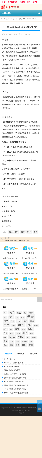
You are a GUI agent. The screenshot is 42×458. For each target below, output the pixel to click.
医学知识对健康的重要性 (13, 370)
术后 (7, 324)
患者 (30, 316)
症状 (30, 329)
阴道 (5, 345)
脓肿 (34, 337)
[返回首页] (39, 403)
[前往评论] (39, 409)
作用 (5, 313)
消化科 (22, 2)
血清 (11, 341)
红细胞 (18, 333)
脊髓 (28, 337)
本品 (32, 320)
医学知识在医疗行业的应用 (13, 362)
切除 (25, 313)
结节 (5, 337)
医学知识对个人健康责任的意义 (15, 389)
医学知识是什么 (9, 359)
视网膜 (24, 341)
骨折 (24, 344)
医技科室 (7, 18)
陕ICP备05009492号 (23, 410)
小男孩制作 (21, 413)
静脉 (11, 345)
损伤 (25, 321)
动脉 (31, 312)
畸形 (5, 329)
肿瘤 (21, 337)
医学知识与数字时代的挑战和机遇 (16, 392)
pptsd (6, 34)
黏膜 (31, 344)
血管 (17, 341)
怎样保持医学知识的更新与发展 (15, 377)
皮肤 (5, 333)
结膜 (31, 333)
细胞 (25, 333)
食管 (17, 345)
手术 (12, 321)
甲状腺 (36, 325)
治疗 (29, 325)
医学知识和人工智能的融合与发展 (16, 385)
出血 (19, 312)
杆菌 (13, 325)
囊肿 (11, 317)
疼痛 (11, 329)
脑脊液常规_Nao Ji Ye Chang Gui (17, 240)
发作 (5, 317)
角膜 (31, 341)
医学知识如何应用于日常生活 (14, 381)
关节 (11, 312)
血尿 (35, 231)
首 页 (3, 2)
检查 (21, 325)
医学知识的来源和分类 (12, 366)
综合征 (12, 337)
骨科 (28, 2)
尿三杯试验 (13, 231)
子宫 (17, 317)
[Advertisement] (21, 437)
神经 (11, 333)
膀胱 (5, 341)
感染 (6, 320)
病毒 (23, 329)
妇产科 (35, 2)
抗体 (19, 321)
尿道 (23, 231)
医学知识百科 (13, 2)
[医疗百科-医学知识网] (21, 7)
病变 (29, 231)
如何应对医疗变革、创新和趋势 (15, 374)
